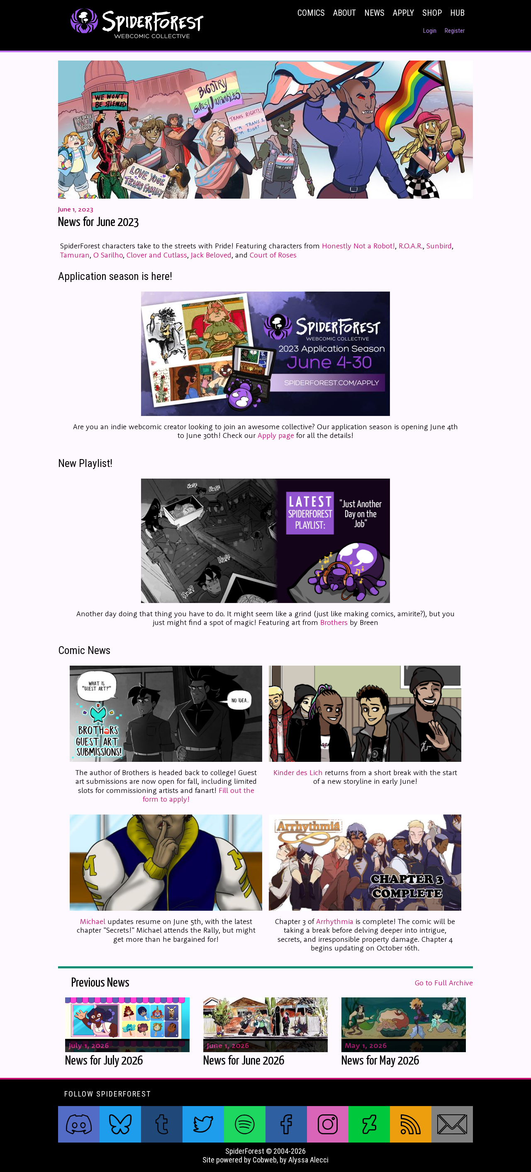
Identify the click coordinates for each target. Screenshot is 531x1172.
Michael (92, 921)
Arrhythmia (334, 921)
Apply (403, 13)
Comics (311, 13)
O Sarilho (108, 255)
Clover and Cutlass (157, 255)
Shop (432, 13)
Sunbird (439, 245)
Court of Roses (273, 255)
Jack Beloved (211, 255)
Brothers (334, 622)
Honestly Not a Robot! (358, 245)
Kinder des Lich (298, 772)
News (374, 13)
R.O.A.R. (411, 245)
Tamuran (75, 255)
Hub (457, 13)
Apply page (276, 435)
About (344, 13)
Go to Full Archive (444, 982)
